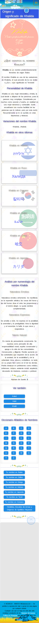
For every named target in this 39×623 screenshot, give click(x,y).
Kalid (14, 401)
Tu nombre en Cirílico (14, 477)
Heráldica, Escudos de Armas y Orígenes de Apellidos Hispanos (19, 508)
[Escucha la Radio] (16, 1)
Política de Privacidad (10, 615)
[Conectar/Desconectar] (7, 1)
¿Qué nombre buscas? (28, 7)
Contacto (19, 620)
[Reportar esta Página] (20, 1)
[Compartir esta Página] (11, 1)
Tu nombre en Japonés (14, 492)
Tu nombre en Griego (14, 482)
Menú (35, 3)
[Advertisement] (19, 542)
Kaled (14, 396)
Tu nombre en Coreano (14, 502)
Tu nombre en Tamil (14, 497)
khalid (14, 406)
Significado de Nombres (14, 6)
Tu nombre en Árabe (14, 472)
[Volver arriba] (31, 520)
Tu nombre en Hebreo (14, 487)
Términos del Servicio (28, 613)
